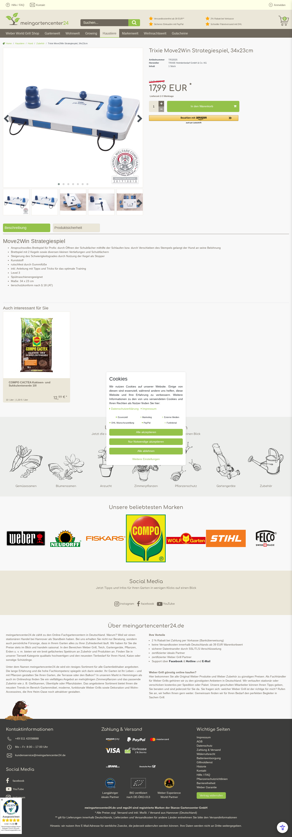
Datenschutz (204, 745)
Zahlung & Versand (209, 749)
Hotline (191, 661)
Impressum (204, 737)
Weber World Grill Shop (22, 33)
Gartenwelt (52, 33)
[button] (193, 119)
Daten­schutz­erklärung (125, 408)
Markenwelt (130, 33)
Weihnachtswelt (155, 33)
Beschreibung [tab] (15, 228)
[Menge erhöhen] (161, 103)
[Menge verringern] (161, 109)
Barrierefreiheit (206, 783)
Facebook (176, 661)
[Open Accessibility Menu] (282, 827)
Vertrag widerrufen (211, 795)
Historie (201, 766)
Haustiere (109, 33)
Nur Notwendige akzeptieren (146, 441)
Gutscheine (180, 33)
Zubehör (40, 43)
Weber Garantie (207, 787)
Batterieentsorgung (209, 758)
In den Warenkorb (202, 106)
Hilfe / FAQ (203, 774)
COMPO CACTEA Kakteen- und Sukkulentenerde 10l (29, 384)
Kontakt (201, 770)
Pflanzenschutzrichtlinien (212, 779)
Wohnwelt (73, 33)
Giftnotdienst (205, 762)
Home (8, 43)
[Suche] (134, 22)
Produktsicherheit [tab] (68, 228)
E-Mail (206, 661)
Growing (91, 33)
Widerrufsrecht (206, 754)
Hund (30, 43)
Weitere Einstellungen (146, 458)
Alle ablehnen (146, 450)
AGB (199, 741)
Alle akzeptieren (146, 431)
